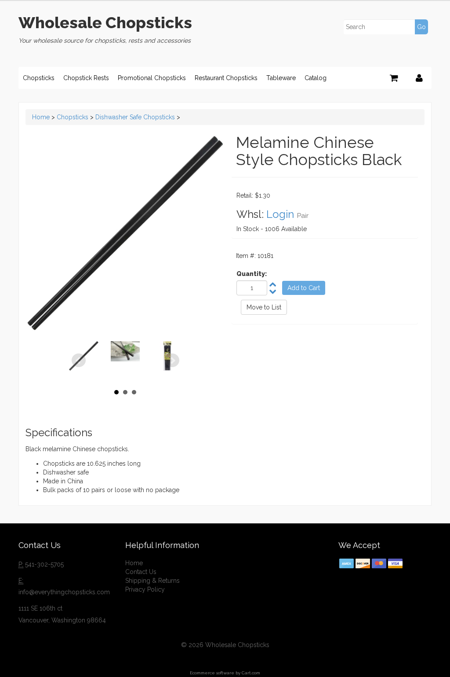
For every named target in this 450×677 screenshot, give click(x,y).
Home (41, 117)
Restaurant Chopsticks (226, 77)
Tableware (281, 77)
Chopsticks (38, 77)
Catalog (316, 77)
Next (172, 360)
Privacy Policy (145, 589)
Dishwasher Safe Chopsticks (135, 117)
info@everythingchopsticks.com (64, 592)
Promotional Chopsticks (152, 77)
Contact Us (140, 571)
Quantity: (251, 273)
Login (280, 214)
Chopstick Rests (86, 77)
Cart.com (251, 672)
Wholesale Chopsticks (105, 22)
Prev (79, 360)
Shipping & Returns (152, 580)
